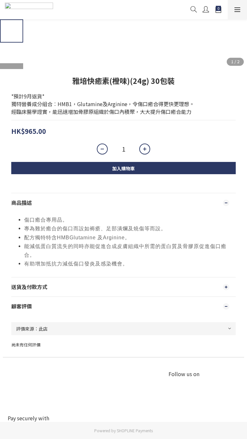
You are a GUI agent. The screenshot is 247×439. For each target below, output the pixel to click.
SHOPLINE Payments (135, 430)
